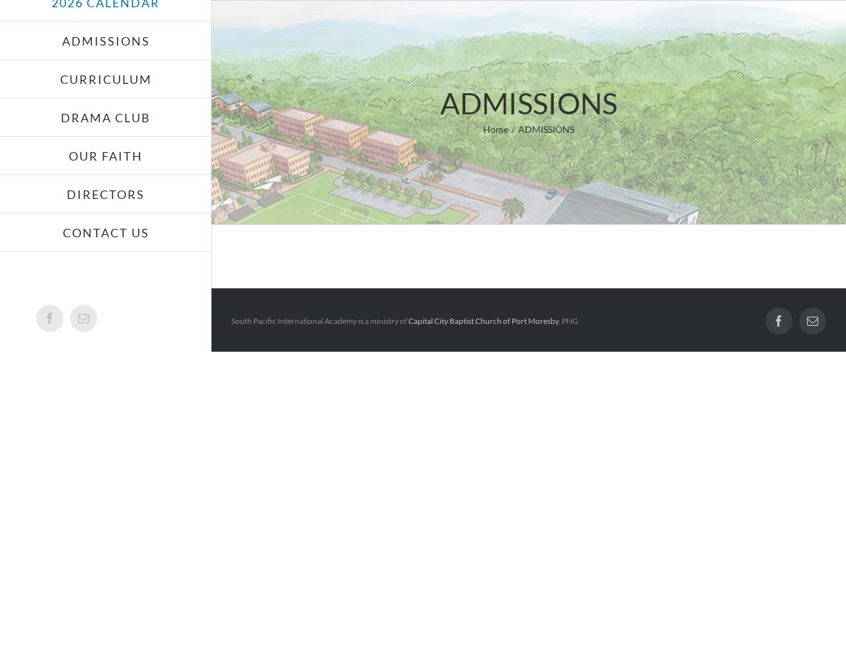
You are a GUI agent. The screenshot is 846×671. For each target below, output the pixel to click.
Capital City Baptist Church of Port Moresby (483, 321)
